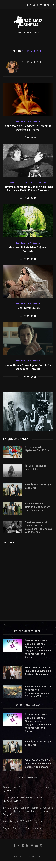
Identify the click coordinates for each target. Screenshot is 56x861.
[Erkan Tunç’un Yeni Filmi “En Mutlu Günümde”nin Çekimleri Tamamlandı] (12, 672)
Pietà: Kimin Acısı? (28, 308)
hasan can (37, 828)
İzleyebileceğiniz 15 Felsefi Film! (36, 468)
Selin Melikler (33, 62)
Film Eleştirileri (22, 121)
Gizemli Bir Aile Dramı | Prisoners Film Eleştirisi (26, 787)
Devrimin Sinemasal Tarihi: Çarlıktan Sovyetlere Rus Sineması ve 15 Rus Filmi (39, 527)
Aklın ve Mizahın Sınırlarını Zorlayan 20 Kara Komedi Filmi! (37, 507)
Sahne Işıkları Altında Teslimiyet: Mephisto (24, 797)
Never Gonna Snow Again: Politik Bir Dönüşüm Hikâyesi (28, 367)
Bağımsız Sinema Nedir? (15, 828)
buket (42, 821)
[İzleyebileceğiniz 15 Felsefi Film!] (12, 470)
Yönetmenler (41, 182)
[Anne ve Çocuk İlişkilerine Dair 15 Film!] (12, 452)
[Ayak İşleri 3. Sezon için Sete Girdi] (12, 489)
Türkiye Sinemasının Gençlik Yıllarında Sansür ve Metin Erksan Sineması (28, 188)
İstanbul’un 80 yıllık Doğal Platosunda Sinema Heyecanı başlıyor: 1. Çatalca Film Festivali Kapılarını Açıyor (38, 649)
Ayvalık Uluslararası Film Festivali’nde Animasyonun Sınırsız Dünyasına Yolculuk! (38, 691)
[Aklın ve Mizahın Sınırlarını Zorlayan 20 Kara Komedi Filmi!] (12, 508)
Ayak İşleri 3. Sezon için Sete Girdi (38, 486)
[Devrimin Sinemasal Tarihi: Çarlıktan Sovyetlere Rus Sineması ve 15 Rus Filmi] (12, 527)
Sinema (36, 121)
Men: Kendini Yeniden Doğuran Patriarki (28, 249)
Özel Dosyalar (15, 182)
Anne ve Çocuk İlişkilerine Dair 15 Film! (37, 449)
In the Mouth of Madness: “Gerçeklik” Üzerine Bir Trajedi (28, 128)
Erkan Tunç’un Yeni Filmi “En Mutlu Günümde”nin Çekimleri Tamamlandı (38, 671)
